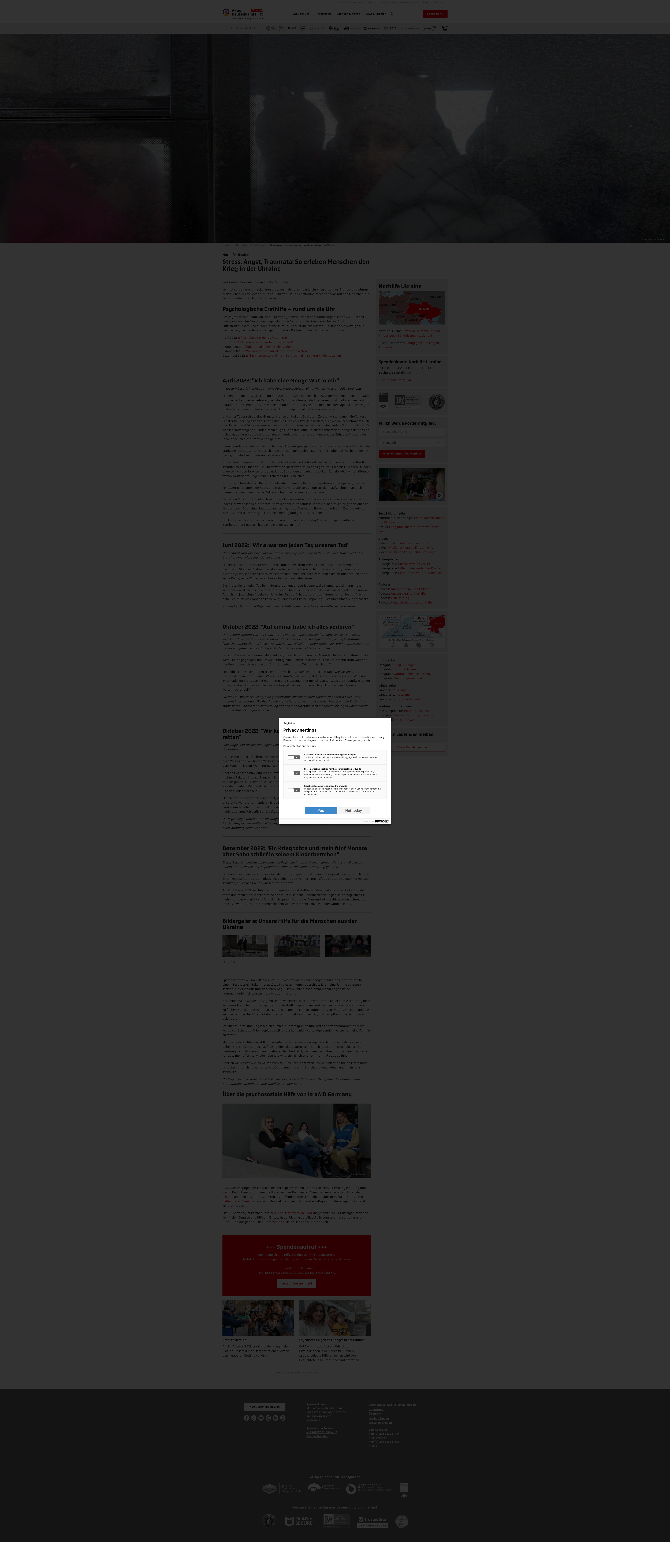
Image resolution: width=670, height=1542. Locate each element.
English (288, 723)
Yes (321, 811)
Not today (353, 811)
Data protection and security (299, 746)
